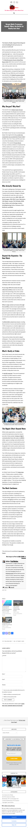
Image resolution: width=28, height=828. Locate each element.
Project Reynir (17, 142)
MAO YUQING (21, 556)
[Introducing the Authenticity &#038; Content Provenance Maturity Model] (7, 603)
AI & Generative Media (7, 795)
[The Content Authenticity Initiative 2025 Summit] (18, 603)
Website (4, 684)
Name (3, 674)
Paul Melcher (14, 561)
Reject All (14, 824)
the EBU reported (8, 373)
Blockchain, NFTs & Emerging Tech (10, 798)
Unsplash (23, 558)
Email (3, 679)
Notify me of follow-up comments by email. (12, 694)
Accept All (14, 817)
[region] (14, 815)
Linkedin (12, 587)
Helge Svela (21, 472)
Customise (14, 821)
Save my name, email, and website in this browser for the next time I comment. (13, 691)
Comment (4, 656)
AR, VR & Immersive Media (8, 796)
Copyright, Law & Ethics (7, 802)
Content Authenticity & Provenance (10, 800)
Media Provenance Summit (18, 75)
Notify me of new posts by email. (10, 696)
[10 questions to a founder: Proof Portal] (7, 619)
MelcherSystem (9, 573)
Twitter (6, 587)
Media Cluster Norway (17, 109)
